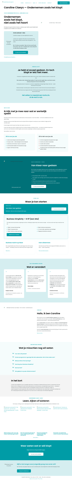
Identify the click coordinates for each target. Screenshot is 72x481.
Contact (49, 2)
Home (22, 2)
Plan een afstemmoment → (44, 250)
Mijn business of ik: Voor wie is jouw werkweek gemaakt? (11, 433)
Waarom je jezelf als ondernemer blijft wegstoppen (42, 434)
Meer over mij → (40, 333)
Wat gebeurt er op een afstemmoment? (25, 371)
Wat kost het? (18, 367)
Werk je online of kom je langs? (23, 360)
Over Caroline (42, 2)
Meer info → (8, 250)
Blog (34, 2)
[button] (36, 353)
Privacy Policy (40, 478)
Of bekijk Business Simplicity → (10, 57)
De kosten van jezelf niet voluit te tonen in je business (60, 433)
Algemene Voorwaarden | (34, 478)
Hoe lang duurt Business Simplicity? (24, 364)
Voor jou (27, 2)
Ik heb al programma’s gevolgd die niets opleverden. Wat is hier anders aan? (35, 357)
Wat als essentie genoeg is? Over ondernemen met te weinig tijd (27, 434)
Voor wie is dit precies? (21, 353)
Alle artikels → (36, 437)
